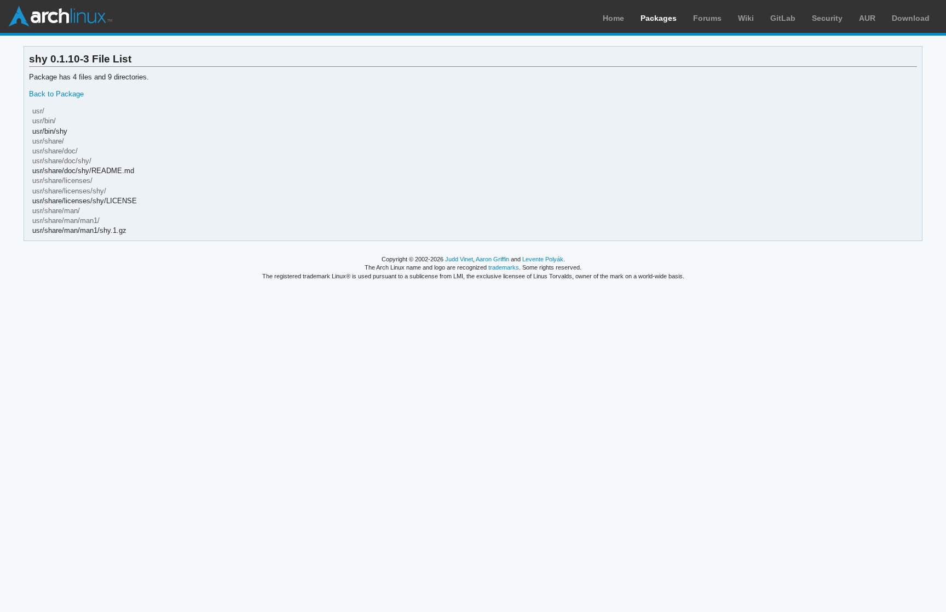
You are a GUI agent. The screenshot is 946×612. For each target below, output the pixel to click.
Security (827, 18)
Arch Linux (60, 16)
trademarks (503, 267)
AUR (867, 18)
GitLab (782, 18)
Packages (659, 18)
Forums (707, 18)
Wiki (746, 18)
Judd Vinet (459, 259)
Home (613, 18)
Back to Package (56, 94)
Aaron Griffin (492, 259)
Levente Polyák (542, 259)
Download (911, 18)
